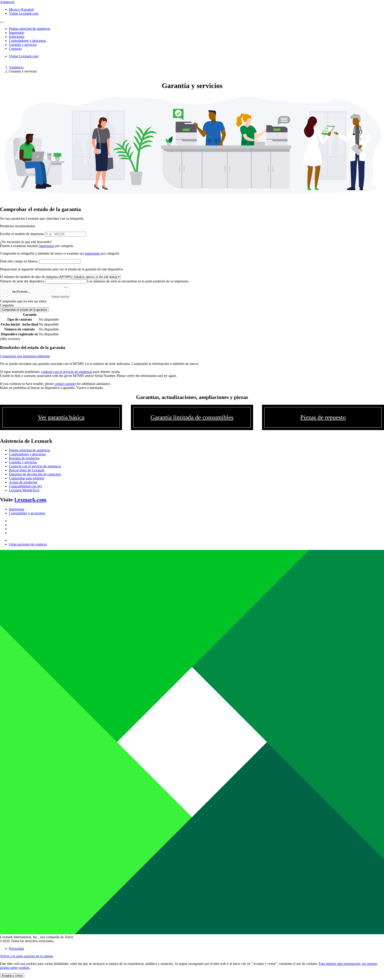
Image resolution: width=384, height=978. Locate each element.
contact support (65, 384)
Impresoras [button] (16, 32)
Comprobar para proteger (26, 478)
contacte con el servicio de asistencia (66, 372)
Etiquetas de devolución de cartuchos (35, 474)
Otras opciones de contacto (28, 544)
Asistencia (16, 67)
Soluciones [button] (16, 36)
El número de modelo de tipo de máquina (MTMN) (36, 277)
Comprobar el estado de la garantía (24, 309)
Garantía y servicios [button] (23, 44)
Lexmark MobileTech (24, 490)
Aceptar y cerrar (12, 975)
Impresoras (16, 509)
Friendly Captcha (60, 296)
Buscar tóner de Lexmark (26, 470)
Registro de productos (24, 458)
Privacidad (16, 948)
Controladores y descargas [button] (27, 40)
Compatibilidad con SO (25, 486)
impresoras (46, 246)
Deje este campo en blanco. (19, 261)
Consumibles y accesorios (27, 513)
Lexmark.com (30, 500)
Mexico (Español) (21, 9)
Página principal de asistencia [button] (29, 28)
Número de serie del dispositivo (22, 281)
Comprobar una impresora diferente (25, 356)
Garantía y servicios (23, 462)
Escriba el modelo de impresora (22, 234)
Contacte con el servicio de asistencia (35, 466)
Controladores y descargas (27, 454)
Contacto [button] (15, 48)
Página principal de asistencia (29, 450)
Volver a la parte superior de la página (26, 956)
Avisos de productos (23, 482)
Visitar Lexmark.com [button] (23, 13)
